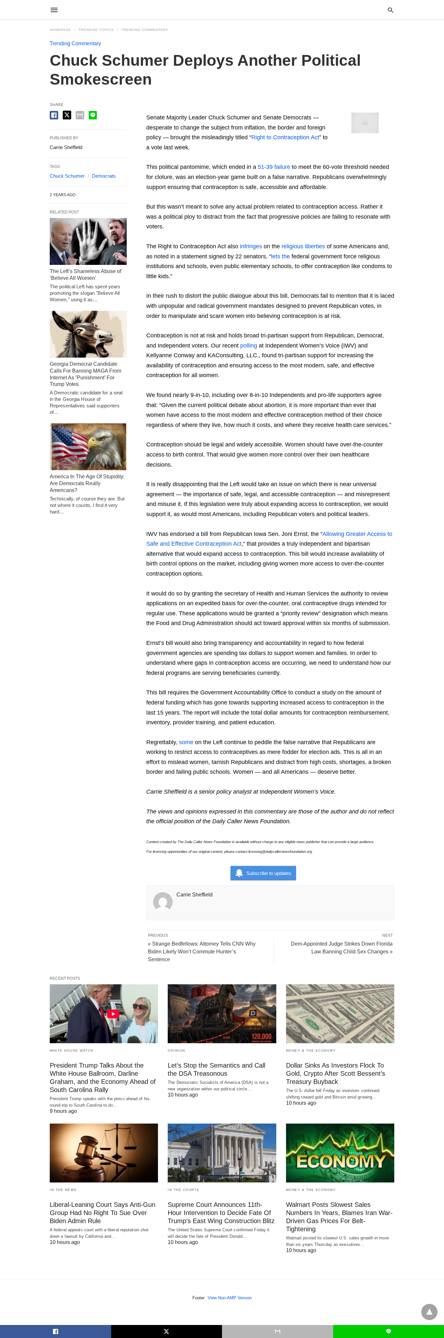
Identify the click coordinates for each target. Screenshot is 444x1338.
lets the (280, 256)
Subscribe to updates (268, 873)
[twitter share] (67, 115)
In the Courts (184, 1190)
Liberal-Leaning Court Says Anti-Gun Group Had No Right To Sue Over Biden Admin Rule (102, 1212)
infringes (251, 246)
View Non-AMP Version (230, 1297)
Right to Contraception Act (285, 137)
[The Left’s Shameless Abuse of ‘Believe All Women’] (88, 241)
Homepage (60, 30)
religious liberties (303, 246)
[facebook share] (54, 115)
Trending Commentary (144, 30)
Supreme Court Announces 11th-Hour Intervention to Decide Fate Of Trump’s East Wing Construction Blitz (221, 1212)
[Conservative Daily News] (222, 10)
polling (248, 345)
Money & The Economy (311, 1050)
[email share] (80, 115)
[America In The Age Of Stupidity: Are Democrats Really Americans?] (88, 446)
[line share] (93, 115)
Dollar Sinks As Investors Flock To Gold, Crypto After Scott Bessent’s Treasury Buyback (335, 1073)
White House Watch (72, 1050)
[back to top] (429, 1312)
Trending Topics (96, 30)
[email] (277, 1331)
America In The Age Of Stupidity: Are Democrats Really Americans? (87, 483)
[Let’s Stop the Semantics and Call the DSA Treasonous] (222, 1013)
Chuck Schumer (67, 176)
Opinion (176, 1050)
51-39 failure (274, 167)
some (187, 742)
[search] (390, 10)
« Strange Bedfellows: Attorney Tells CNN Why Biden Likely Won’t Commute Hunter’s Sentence (201, 951)
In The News (63, 1190)
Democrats (104, 176)
